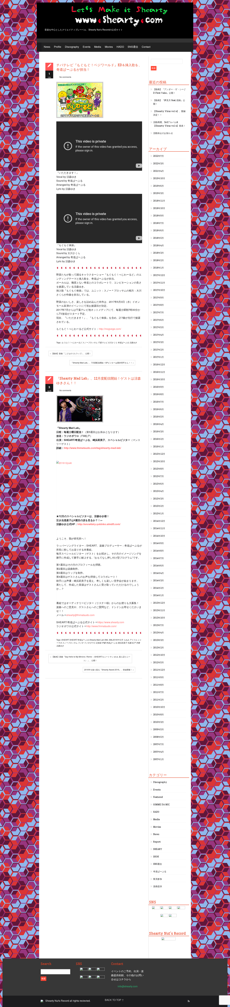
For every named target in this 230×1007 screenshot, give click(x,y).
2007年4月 (158, 751)
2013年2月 (158, 647)
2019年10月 (159, 178)
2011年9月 (158, 677)
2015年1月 (158, 513)
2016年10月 (159, 379)
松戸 (134, 642)
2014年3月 (158, 580)
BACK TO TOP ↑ (114, 1000)
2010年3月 (158, 722)
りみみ (126, 639)
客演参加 (157, 879)
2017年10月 (159, 290)
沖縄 (138, 642)
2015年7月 (158, 476)
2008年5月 (158, 737)
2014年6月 (158, 565)
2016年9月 (158, 387)
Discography (72, 47)
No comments (65, 77)
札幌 (129, 642)
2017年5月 (158, 327)
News (47, 47)
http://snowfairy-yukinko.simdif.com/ (98, 524)
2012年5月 (158, 662)
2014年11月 (159, 528)
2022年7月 (158, 156)
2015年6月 (158, 483)
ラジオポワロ (89, 642)
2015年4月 (158, 491)
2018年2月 (158, 260)
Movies (109, 47)
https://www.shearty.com (110, 622)
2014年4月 (158, 573)
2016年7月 (158, 401)
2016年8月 (158, 394)
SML (106, 639)
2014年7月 (158, 558)
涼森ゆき (133, 342)
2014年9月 (158, 543)
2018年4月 (158, 245)
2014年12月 (159, 521)
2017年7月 (158, 312)
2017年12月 (159, 275)
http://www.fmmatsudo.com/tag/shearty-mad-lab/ (92, 448)
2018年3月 (158, 252)
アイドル (133, 639)
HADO (120, 47)
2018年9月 (158, 215)
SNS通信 (133, 47)
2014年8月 (158, 550)
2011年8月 (158, 684)
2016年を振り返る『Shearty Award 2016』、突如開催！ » (109, 669)
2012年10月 (159, 655)
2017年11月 (159, 282)
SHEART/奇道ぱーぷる (79, 639)
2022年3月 (158, 163)
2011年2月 (158, 699)
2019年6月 (158, 185)
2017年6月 (158, 320)
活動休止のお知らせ (163, 133)
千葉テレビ (102, 342)
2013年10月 (159, 617)
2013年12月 (159, 602)
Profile (57, 47)
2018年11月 (159, 200)
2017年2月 (158, 349)
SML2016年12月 (116, 639)
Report (157, 841)
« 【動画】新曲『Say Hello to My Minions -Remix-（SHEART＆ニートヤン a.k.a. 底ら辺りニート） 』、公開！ (90, 658)
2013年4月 (158, 632)
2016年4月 (158, 424)
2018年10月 (159, 208)
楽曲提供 (157, 886)
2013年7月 (158, 625)
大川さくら (112, 342)
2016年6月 (158, 409)
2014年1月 (158, 595)
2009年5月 (158, 729)
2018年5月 (158, 238)
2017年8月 (158, 305)
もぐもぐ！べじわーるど (71, 342)
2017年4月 (158, 334)
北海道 (98, 642)
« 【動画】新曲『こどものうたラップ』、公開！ (70, 353)
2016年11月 (159, 372)
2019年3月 (158, 193)
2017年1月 (158, 357)
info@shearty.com (128, 986)
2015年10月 (159, 461)
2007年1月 (158, 759)
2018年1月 (158, 267)
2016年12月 (159, 364)
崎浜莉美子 (122, 642)
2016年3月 (158, 431)
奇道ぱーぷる (123, 342)
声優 (104, 642)
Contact (146, 47)
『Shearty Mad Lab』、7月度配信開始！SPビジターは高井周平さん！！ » (102, 362)
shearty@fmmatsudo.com (80, 615)
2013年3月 (158, 640)
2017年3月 (158, 342)
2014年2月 (158, 588)
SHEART (65, 639)
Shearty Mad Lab (96, 639)
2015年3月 (158, 498)
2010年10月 (159, 707)
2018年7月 (158, 223)
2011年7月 (158, 692)
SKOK (156, 856)
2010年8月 (158, 714)
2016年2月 (158, 439)
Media (97, 47)
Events (86, 47)
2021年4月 (158, 171)
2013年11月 (159, 610)
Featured (158, 797)
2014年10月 (159, 535)
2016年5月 (158, 416)
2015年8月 (158, 468)
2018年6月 (158, 230)
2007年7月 (158, 744)
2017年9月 (158, 297)
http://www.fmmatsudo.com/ (101, 626)
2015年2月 (158, 506)
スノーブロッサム (89, 342)
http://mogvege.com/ (110, 329)
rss (188, 1001)
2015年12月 (159, 453)
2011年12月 (159, 669)
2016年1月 (158, 446)
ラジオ (81, 642)
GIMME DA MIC (161, 804)
